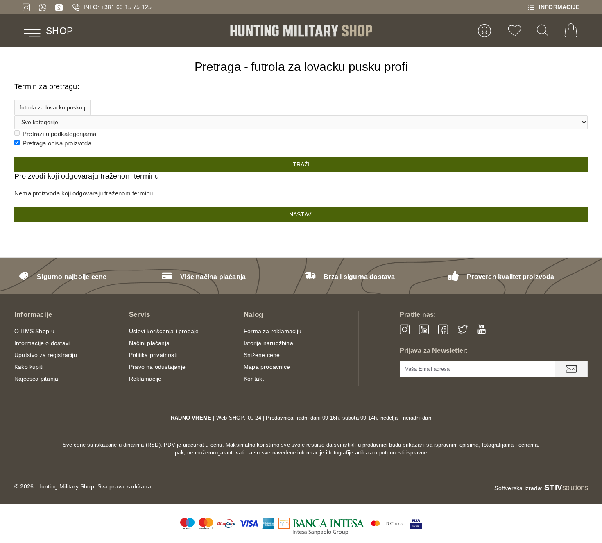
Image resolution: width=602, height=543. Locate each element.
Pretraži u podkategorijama (59, 133)
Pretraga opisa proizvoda (57, 143)
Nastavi (301, 214)
